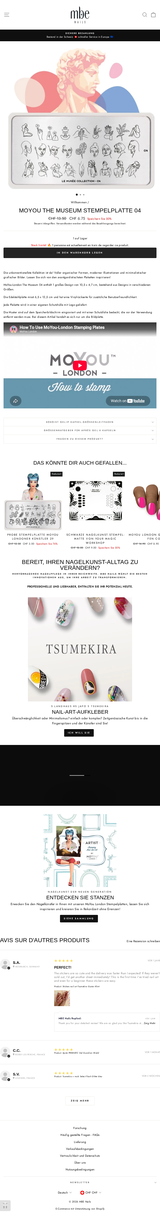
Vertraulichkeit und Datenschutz (80, 1156)
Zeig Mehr (150, 1023)
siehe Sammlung (79, 918)
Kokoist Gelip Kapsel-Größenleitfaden (80, 422)
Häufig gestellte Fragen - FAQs (79, 1135)
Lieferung (80, 1142)
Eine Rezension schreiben (143, 941)
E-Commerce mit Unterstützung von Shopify (80, 1209)
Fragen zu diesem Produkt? (80, 438)
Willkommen (78, 202)
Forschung (79, 1128)
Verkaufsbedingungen (80, 1149)
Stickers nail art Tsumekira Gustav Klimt (81, 986)
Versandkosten (64, 223)
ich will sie (79, 732)
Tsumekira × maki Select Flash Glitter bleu (82, 1076)
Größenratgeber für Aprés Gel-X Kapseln (80, 430)
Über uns (80, 1162)
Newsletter (80, 1182)
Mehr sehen (80, 801)
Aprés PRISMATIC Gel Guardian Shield (80, 1052)
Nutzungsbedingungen (80, 1169)
